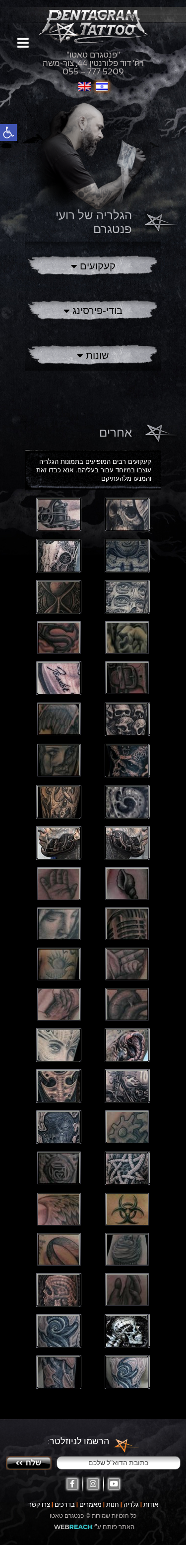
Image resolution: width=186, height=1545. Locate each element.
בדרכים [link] (65, 1504)
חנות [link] (112, 1504)
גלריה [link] (131, 1504)
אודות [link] (150, 1504)
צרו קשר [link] (39, 1504)
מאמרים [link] (90, 1504)
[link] (8, 132)
